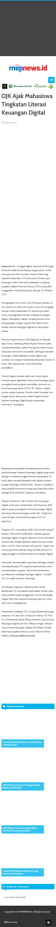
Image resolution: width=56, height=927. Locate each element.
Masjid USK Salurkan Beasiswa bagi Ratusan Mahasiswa (20, 872)
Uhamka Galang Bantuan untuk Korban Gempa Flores (22, 743)
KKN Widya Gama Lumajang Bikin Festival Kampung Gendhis (20, 829)
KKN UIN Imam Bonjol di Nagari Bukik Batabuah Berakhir (21, 786)
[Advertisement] (28, 28)
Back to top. (12, 922)
